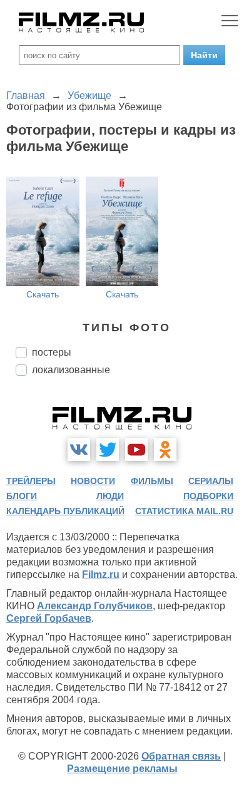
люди (110, 496)
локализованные (71, 369)
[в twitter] (107, 449)
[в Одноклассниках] (165, 449)
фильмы (152, 481)
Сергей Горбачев (48, 618)
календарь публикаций (65, 511)
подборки (208, 496)
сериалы (210, 481)
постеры (51, 352)
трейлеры (31, 481)
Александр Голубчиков (95, 606)
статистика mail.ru (184, 511)
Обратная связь (181, 756)
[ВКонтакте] (79, 449)
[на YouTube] (136, 449)
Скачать (42, 294)
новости (93, 481)
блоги (21, 496)
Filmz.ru (100, 574)
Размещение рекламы (122, 768)
